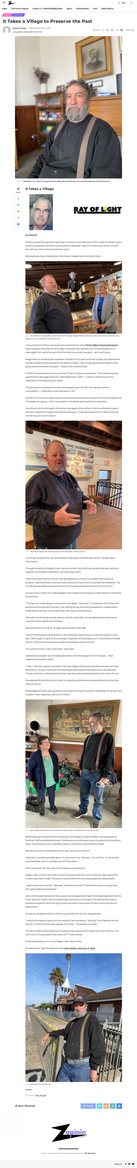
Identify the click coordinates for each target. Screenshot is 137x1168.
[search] (119, 3)
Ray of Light (18, 15)
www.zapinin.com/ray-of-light (79, 948)
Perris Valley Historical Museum (102, 345)
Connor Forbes (19, 28)
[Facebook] (126, 1164)
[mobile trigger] (5, 3)
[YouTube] (133, 1164)
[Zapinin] (11, 3)
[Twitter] (129, 1164)
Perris (7, 15)
